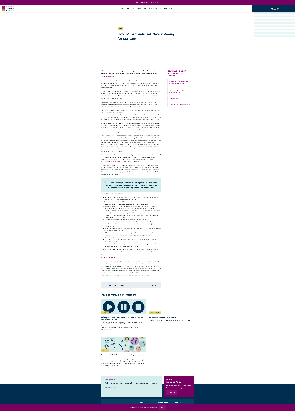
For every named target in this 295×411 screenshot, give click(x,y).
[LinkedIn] (155, 285)
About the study (174, 98)
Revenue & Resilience (122, 46)
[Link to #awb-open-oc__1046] (172, 9)
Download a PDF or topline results (179, 104)
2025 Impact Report (153, 2)
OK (162, 407)
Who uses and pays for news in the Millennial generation (178, 82)
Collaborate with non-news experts (162, 317)
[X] (152, 285)
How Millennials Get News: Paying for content (176, 73)
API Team (121, 47)
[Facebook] (150, 285)
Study (128, 46)
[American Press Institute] (8, 5)
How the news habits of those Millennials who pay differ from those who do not (178, 90)
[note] (123, 98)
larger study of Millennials (115, 161)
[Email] (158, 285)
